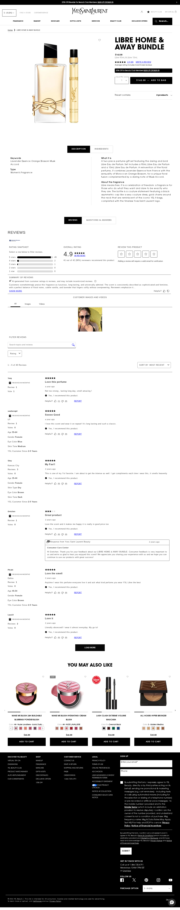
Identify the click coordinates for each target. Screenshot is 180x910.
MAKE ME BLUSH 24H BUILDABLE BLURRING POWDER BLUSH (27, 718)
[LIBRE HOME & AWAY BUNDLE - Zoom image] (56, 83)
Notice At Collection (101, 791)
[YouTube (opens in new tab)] (170, 880)
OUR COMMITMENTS (16, 779)
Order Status (69, 775)
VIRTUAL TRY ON (14, 761)
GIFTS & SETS (41, 772)
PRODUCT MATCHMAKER (18, 772)
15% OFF (39, 783)
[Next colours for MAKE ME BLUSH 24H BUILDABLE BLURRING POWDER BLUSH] (42, 728)
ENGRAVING (13, 764)
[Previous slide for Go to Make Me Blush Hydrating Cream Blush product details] (51, 693)
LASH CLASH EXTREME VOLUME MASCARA (111, 718)
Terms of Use (97, 764)
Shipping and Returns (73, 768)
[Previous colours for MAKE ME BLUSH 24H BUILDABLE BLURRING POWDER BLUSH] (10, 728)
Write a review (143, 62)
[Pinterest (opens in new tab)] (146, 880)
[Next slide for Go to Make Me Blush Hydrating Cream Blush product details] (86, 693)
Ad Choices (97, 772)
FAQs (66, 772)
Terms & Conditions (145, 836)
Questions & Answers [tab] (99, 220)
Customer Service (41, 13)
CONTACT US (69, 761)
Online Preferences (101, 768)
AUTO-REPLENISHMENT (17, 775)
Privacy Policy (98, 761)
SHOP (38, 757)
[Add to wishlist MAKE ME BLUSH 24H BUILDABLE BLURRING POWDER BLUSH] (43, 676)
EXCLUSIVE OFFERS (43, 779)
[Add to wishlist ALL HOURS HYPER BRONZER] (169, 676)
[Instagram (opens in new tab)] (158, 880)
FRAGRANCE (41, 764)
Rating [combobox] (13, 354)
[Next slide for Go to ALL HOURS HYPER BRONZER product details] (170, 693)
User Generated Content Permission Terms (103, 777)
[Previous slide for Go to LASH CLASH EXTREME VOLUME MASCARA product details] (93, 693)
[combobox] (158, 365)
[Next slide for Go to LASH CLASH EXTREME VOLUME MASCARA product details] (128, 693)
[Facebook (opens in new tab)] (122, 880)
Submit (126, 851)
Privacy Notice (156, 841)
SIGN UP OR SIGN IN (151, 70)
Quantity (119, 77)
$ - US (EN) (8, 13)
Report (78, 401)
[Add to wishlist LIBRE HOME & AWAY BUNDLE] (99, 40)
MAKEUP (39, 761)
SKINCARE (40, 768)
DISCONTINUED (42, 775)
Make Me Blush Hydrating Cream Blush (69, 718)
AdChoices (37, 901)
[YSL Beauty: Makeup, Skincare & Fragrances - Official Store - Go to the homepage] (90, 11)
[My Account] (142, 12)
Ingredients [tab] (101, 149)
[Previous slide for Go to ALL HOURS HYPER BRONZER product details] (135, 693)
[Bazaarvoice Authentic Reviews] (14, 241)
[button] (121, 254)
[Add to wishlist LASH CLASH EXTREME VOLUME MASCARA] (127, 676)
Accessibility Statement (102, 781)
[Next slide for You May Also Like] (175, 710)
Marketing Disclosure (149, 838)
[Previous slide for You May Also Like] (5, 710)
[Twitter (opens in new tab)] (134, 880)
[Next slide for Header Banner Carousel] (177, 2)
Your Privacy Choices (100, 786)
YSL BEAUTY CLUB (15, 768)
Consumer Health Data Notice (102, 796)
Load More (90, 648)
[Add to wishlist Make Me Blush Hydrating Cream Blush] (85, 676)
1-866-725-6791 (70, 779)
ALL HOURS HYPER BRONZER (153, 716)
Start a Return (70, 764)
